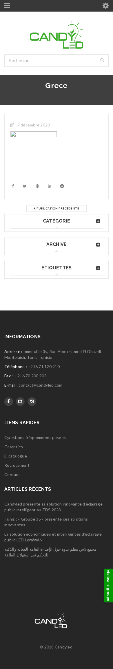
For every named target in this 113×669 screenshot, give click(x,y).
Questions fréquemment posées (35, 437)
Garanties (13, 446)
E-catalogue (15, 455)
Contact (12, 474)
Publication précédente (58, 208)
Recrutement (17, 465)
